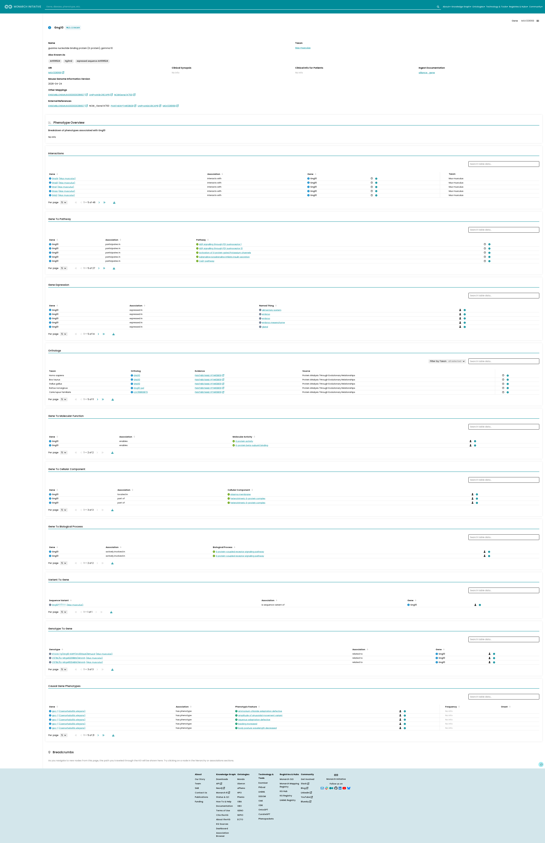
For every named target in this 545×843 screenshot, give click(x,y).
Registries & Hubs (518, 7)
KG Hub (283, 791)
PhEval (261, 787)
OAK (260, 800)
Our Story (200, 779)
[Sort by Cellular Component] (251, 489)
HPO (239, 792)
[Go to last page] (104, 202)
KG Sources (222, 824)
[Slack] (326, 788)
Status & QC (222, 797)
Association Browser (222, 834)
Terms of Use (223, 810)
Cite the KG (222, 815)
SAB (197, 788)
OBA (239, 801)
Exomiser (263, 782)
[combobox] (243, 7)
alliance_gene (427, 72)
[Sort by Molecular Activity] (254, 436)
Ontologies (478, 7)
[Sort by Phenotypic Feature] (258, 706)
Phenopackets (266, 818)
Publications (201, 797)
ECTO (240, 819)
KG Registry (286, 795)
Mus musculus (303, 47)
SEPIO (240, 815)
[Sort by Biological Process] (234, 547)
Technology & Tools (497, 7)
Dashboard (222, 828)
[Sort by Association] (222, 173)
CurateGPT (264, 814)
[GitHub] (336, 788)
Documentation (224, 806)
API (218, 783)
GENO (240, 810)
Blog (303, 788)
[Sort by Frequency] (458, 706)
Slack (304, 783)
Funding (199, 801)
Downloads (222, 779)
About (446, 7)
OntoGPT (263, 809)
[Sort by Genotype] (62, 649)
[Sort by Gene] (56, 173)
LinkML (261, 791)
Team (198, 783)
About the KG (223, 819)
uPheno (241, 788)
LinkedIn (305, 792)
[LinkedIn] (340, 788)
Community (535, 7)
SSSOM (262, 796)
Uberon (241, 783)
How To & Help (223, 801)
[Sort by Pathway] (207, 239)
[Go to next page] (98, 202)
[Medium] (331, 788)
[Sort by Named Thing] (275, 305)
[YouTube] (344, 788)
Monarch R (222, 792)
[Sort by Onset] (509, 706)
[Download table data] (114, 202)
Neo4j (219, 788)
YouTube (306, 797)
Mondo (241, 779)
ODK (260, 805)
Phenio (240, 797)
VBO (239, 806)
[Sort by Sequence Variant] (70, 600)
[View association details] (376, 178)
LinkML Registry (287, 800)
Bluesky (305, 801)
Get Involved (307, 779)
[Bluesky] (348, 788)
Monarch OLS (287, 779)
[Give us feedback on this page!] (541, 764)
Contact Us (201, 792)
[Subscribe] (322, 788)
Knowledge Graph (461, 7)
